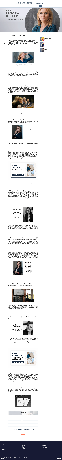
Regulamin (3, 449)
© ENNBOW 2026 (3, 457)
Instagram (23, 445)
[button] (2, 458)
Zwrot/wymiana (4, 446)
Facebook (23, 446)
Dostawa (3, 445)
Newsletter (23, 448)
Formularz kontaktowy (45, 447)
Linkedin (23, 447)
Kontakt (3, 450)
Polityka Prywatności (15, 457)
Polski (3, 455)
